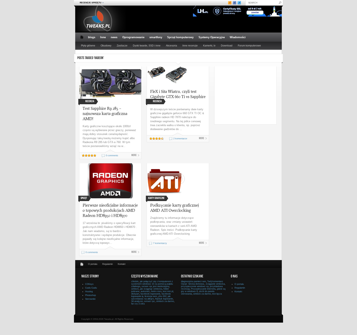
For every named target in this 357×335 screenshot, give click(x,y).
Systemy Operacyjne (212, 37)
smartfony (155, 37)
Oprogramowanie (133, 37)
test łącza (217, 293)
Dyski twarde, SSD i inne (147, 45)
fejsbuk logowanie (164, 298)
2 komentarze (180, 138)
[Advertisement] (249, 95)
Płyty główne (88, 45)
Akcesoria (171, 45)
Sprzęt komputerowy (180, 37)
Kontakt (121, 264)
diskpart (135, 293)
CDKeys (89, 284)
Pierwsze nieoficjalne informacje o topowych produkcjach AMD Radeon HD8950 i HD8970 (110, 210)
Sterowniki (90, 299)
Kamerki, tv (209, 45)
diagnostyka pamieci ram (193, 281)
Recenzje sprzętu (89, 2)
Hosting (89, 291)
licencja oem (151, 296)
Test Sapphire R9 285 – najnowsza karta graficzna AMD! (105, 113)
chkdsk (135, 281)
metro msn (156, 291)
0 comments (112, 155)
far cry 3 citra (138, 303)
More (134, 155)
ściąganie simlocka (215, 284)
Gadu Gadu (91, 287)
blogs (91, 37)
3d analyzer (137, 301)
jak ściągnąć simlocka (151, 289)
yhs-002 (162, 296)
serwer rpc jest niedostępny (155, 286)
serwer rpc (149, 301)
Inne (103, 37)
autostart (145, 291)
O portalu (92, 264)
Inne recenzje (190, 45)
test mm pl (168, 291)
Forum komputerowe (249, 45)
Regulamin (107, 264)
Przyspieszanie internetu (203, 289)
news (114, 37)
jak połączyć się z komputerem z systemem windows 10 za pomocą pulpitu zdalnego (152, 284)
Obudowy (106, 45)
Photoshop (90, 295)
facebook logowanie (150, 293)
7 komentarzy (160, 243)
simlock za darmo (165, 301)
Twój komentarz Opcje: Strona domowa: (202, 282)
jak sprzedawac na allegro (151, 297)
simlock (135, 289)
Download (226, 45)
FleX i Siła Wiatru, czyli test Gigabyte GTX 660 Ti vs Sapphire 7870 (178, 96)
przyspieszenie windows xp (195, 286)
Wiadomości (238, 37)
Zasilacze (122, 45)
